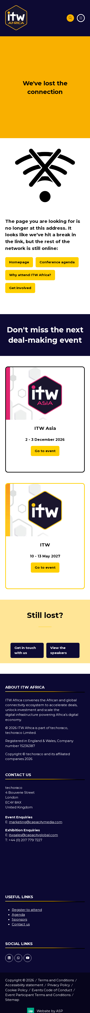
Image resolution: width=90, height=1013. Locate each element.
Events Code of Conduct (52, 990)
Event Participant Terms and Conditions (38, 995)
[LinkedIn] (9, 958)
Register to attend (27, 910)
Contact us (21, 924)
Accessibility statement (24, 985)
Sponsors (19, 919)
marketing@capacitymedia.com (35, 822)
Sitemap (12, 1000)
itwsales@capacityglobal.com (33, 835)
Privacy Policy (58, 985)
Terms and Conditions (56, 980)
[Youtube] (27, 958)
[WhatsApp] (18, 958)
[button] (70, 18)
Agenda (18, 915)
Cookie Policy (16, 990)
